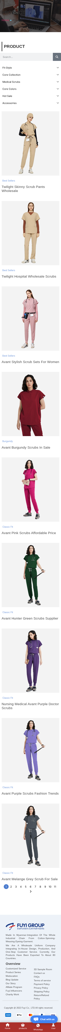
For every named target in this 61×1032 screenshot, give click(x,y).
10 (50, 886)
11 (55, 886)
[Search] (57, 57)
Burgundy (7, 441)
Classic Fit (7, 526)
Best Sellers (8, 180)
